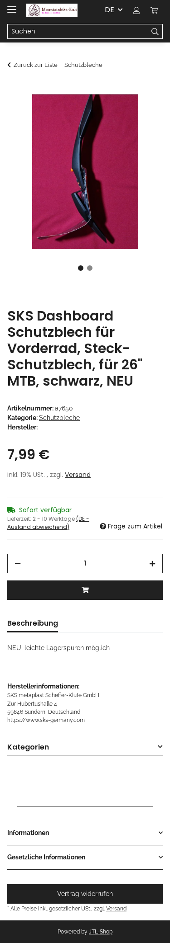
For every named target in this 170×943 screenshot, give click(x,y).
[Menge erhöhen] (152, 563)
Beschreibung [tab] (32, 623)
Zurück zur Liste (36, 64)
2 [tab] (89, 268)
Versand (78, 474)
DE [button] (109, 10)
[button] (136, 10)
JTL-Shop (100, 932)
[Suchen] (155, 31)
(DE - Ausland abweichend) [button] (48, 523)
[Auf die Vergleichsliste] (144, 111)
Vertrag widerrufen (85, 893)
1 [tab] (80, 268)
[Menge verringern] (18, 563)
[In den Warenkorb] (14, 89)
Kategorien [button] (28, 747)
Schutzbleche (59, 417)
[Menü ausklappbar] (11, 5)
